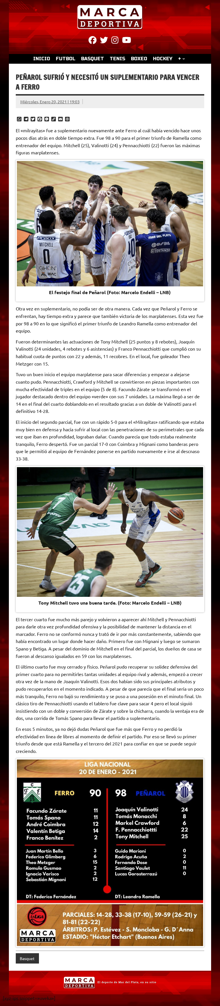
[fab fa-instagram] (115, 41)
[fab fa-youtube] (126, 41)
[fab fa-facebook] (93, 41)
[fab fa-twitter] (104, 41)
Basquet (27, 958)
